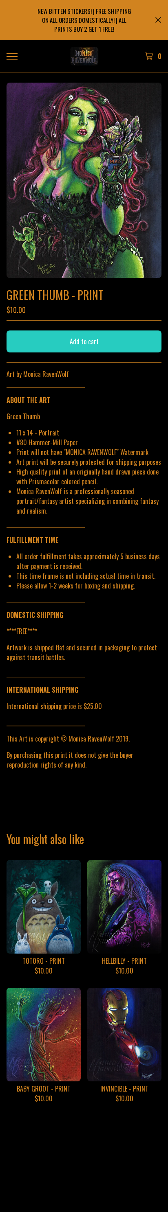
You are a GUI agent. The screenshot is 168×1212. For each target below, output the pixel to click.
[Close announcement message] (158, 19)
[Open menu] (11, 56)
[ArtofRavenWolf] (84, 56)
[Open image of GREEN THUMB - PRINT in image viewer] (84, 180)
